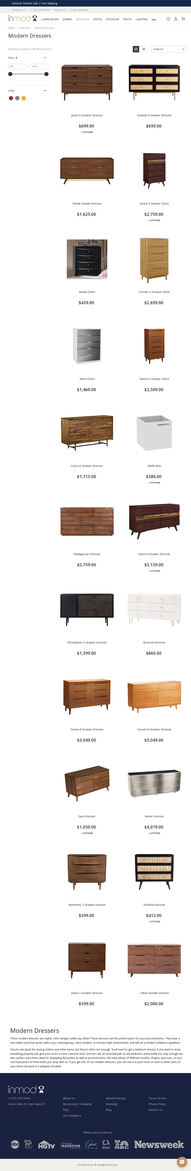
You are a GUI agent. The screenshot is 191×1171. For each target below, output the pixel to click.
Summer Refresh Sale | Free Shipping (34, 3)
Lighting (142, 19)
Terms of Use (157, 1098)
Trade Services (79, 10)
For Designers (72, 1115)
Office (97, 19)
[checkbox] (11, 98)
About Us (59, 10)
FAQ (65, 1110)
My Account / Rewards (77, 1104)
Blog (109, 1110)
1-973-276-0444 (39, 10)
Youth (127, 19)
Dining (67, 19)
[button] (136, 49)
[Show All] (154, 20)
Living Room (50, 19)
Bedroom (82, 19)
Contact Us (18, 10)
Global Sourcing (115, 1098)
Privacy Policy (157, 1104)
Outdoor (112, 19)
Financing (111, 1104)
